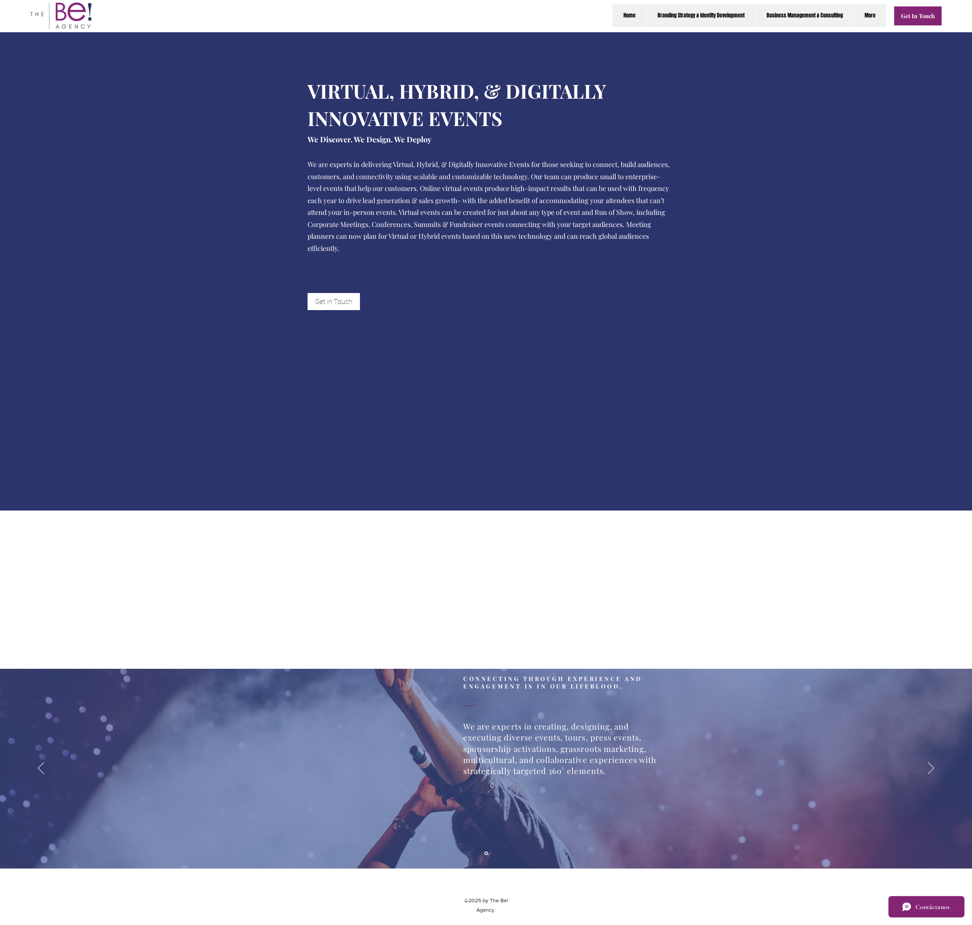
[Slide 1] (486, 853)
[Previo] (41, 768)
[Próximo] (931, 768)
